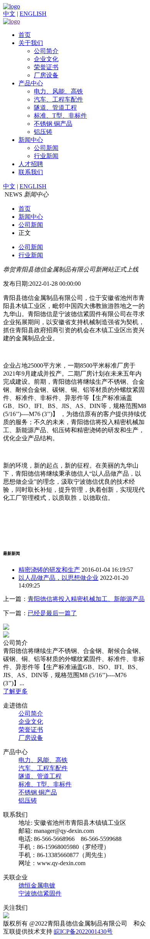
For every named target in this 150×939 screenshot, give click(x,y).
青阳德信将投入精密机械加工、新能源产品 (86, 599)
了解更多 (15, 691)
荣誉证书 (46, 67)
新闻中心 (30, 140)
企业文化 (46, 59)
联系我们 (30, 172)
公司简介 (46, 51)
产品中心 (30, 83)
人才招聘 (30, 164)
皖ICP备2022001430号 (83, 931)
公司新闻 (46, 148)
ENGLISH (33, 13)
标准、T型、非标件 (60, 115)
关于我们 (30, 43)
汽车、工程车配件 (58, 99)
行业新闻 (46, 156)
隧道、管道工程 (55, 107)
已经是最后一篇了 (52, 613)
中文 (9, 13)
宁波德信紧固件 (40, 893)
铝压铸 (43, 131)
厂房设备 (46, 75)
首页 (24, 35)
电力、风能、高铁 (58, 91)
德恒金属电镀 (36, 885)
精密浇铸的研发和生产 (49, 569)
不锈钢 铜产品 (53, 123)
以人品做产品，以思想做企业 (58, 577)
